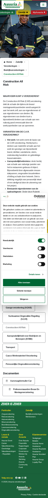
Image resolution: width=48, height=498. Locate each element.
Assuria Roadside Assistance (39, 450)
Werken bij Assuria (23, 455)
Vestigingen (36, 438)
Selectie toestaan (24, 291)
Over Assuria (24, 441)
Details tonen (34, 274)
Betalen (35, 441)
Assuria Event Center (7, 442)
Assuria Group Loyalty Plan (38, 460)
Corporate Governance (23, 450)
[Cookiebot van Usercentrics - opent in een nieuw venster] (34, 196)
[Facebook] (16, 478)
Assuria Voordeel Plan (38, 455)
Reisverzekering (8, 417)
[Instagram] (22, 478)
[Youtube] (19, 478)
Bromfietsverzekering (10, 425)
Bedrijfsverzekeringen (34, 414)
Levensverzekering (9, 427)
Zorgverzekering (8, 414)
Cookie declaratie (39, 495)
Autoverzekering (8, 419)
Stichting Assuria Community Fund (23, 463)
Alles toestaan (24, 282)
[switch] (41, 248)
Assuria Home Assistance (37, 444)
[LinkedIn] (25, 478)
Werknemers (31, 417)
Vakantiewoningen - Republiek (9, 452)
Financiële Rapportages (24, 444)
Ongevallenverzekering (10, 430)
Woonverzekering (8, 422)
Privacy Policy (26, 495)
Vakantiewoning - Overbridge (8, 447)
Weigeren (24, 299)
